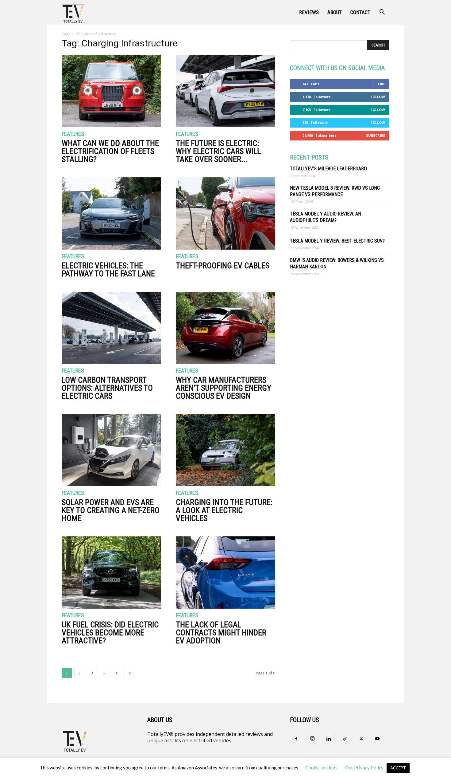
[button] (382, 12)
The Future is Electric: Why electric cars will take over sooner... (218, 151)
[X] (361, 739)
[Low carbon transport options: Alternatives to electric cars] (111, 328)
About (334, 12)
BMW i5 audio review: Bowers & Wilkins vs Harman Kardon (337, 263)
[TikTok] (345, 739)
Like (381, 83)
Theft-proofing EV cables (222, 265)
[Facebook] (296, 739)
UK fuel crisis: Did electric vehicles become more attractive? (110, 632)
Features (73, 134)
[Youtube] (377, 739)
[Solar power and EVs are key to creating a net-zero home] (111, 450)
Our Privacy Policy (364, 767)
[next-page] (130, 673)
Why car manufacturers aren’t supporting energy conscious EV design (223, 388)
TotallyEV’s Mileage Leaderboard (328, 169)
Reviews (309, 12)
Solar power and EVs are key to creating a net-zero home (111, 510)
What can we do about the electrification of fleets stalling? (110, 151)
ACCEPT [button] (398, 767)
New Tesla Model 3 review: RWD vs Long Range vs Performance (335, 191)
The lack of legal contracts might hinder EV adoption (221, 632)
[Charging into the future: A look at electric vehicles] (225, 450)
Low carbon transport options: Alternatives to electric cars (107, 388)
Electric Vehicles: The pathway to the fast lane (108, 269)
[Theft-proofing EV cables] (225, 213)
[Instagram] (312, 739)
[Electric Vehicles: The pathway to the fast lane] (111, 213)
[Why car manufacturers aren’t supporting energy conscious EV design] (225, 328)
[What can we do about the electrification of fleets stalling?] (111, 91)
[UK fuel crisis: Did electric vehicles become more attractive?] (111, 572)
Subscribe (375, 135)
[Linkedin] (328, 739)
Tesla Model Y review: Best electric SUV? (337, 241)
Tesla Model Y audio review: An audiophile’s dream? (325, 217)
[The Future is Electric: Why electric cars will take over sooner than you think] (225, 91)
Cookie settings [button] (321, 767)
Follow (378, 96)
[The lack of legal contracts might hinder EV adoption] (225, 572)
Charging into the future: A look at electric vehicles (224, 510)
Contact (360, 12)
